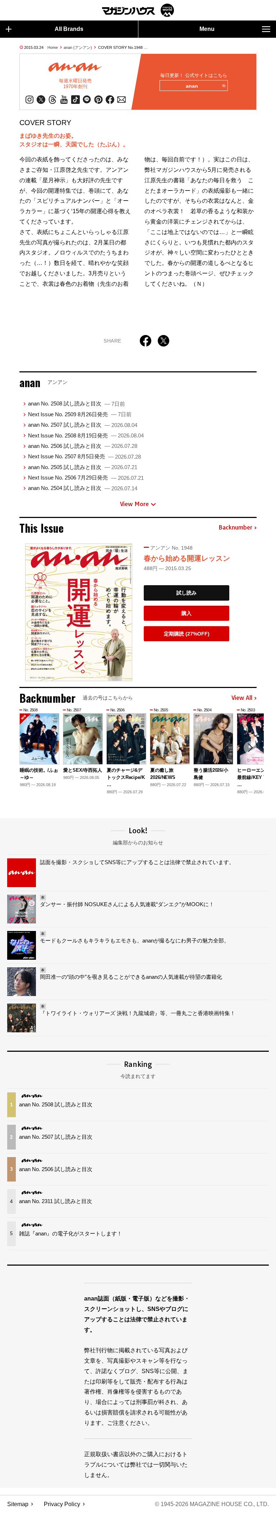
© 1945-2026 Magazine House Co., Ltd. (212, 1504)
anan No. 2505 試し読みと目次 (82, 467)
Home (52, 47)
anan (192, 86)
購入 (186, 613)
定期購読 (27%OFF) (187, 634)
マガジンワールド (138, 10)
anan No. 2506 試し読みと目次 (82, 446)
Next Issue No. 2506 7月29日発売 (86, 477)
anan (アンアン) (78, 47)
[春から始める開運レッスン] (78, 612)
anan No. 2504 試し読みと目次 (82, 488)
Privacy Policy (62, 1504)
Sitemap (17, 1504)
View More (134, 504)
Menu (207, 29)
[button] (250, 747)
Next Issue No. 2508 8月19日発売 (86, 435)
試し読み (186, 593)
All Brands (69, 29)
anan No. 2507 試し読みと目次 (82, 425)
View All (241, 698)
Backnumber (235, 527)
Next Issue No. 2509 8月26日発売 (80, 414)
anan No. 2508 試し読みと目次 (76, 403)
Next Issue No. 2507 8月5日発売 (84, 456)
